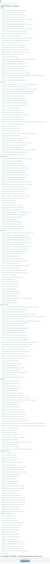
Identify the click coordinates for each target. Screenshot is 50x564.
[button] (0, 0)
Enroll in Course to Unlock (25, 561)
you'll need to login (29, 559)
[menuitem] (0, 2)
